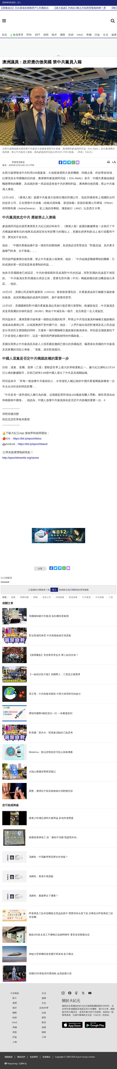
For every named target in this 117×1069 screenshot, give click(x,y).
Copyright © (60, 1057)
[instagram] (63, 993)
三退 (111, 597)
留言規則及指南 (5, 582)
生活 (105, 34)
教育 (44, 1022)
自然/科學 (43, 1008)
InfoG (80, 34)
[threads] (76, 993)
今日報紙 (14, 993)
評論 (97, 34)
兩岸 (54, 34)
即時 (29, 34)
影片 (14, 998)
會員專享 (18, 34)
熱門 (37, 34)
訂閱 (71, 590)
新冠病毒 (73, 597)
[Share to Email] (77, 162)
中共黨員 (86, 597)
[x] (83, 993)
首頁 (4, 34)
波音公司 (46, 597)
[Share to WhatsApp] (73, 162)
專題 (14, 1032)
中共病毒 (99, 597)
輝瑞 (35, 597)
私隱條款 (46, 1057)
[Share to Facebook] (60, 162)
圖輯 (44, 1032)
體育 (44, 1017)
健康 (114, 34)
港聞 (45, 34)
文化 (44, 1003)
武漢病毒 (60, 597)
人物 (14, 1042)
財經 (71, 34)
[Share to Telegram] (69, 162)
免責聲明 (34, 1057)
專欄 (88, 34)
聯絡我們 (21, 1057)
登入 (54, 590)
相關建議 (8, 1057)
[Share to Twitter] (65, 162)
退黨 (13, 597)
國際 (62, 34)
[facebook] (69, 993)
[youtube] (90, 993)
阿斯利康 (24, 597)
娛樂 (44, 1027)
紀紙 (44, 1012)
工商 (44, 1037)
